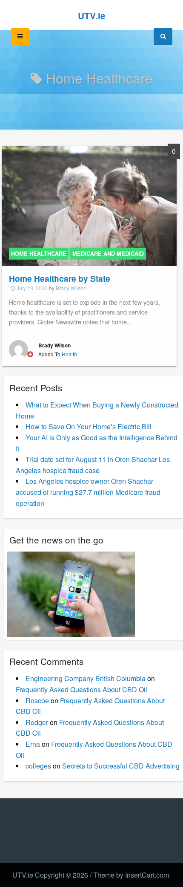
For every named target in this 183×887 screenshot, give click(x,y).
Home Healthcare (38, 253)
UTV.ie (92, 15)
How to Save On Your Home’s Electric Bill (89, 426)
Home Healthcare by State (59, 278)
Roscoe (37, 700)
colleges (38, 766)
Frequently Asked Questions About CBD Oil (81, 689)
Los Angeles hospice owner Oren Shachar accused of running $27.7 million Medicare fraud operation (88, 492)
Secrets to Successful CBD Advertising (121, 766)
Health (69, 354)
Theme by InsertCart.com (131, 875)
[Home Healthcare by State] (89, 205)
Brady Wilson (71, 288)
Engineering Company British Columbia (86, 678)
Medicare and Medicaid (108, 253)
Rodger (37, 722)
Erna (33, 744)
